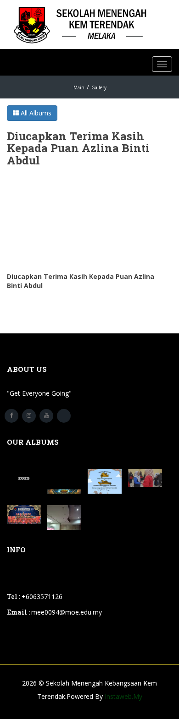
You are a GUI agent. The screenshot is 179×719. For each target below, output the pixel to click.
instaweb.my (123, 696)
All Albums (35, 113)
